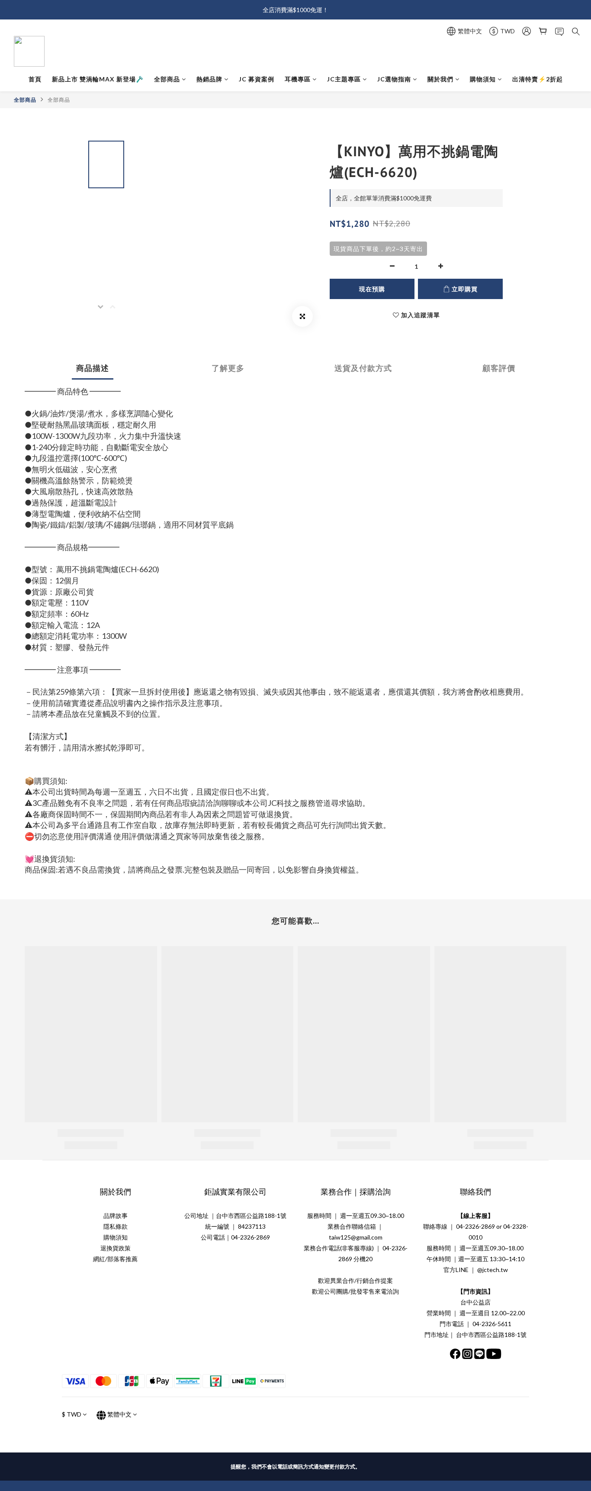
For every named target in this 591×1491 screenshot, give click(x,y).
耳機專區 (298, 79)
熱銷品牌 (209, 79)
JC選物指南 (394, 79)
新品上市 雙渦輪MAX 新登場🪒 (98, 79)
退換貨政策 (115, 1248)
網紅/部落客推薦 (115, 1258)
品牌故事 (115, 1215)
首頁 (35, 79)
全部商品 (167, 79)
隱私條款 (115, 1226)
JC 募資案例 (256, 79)
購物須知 (483, 79)
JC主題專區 (344, 79)
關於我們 (440, 79)
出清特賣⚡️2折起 (537, 79)
